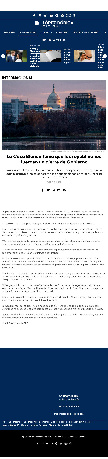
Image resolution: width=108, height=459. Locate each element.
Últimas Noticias (39, 425)
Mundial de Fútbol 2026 (60, 425)
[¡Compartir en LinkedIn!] (58, 190)
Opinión (25, 425)
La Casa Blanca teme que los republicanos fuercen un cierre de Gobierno (54, 159)
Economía (62, 32)
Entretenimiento (81, 422)
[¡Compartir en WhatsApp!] (53, 190)
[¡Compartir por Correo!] (64, 190)
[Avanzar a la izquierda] (3, 56)
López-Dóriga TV (11, 425)
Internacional (28, 32)
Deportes (46, 32)
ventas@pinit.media (69, 399)
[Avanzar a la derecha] (105, 32)
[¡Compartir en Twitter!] (48, 190)
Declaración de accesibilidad (69, 414)
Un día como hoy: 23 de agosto (68, 57)
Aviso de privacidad (69, 406)
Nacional (9, 32)
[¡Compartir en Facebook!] (42, 190)
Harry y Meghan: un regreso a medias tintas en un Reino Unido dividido (36, 57)
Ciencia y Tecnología (85, 32)
